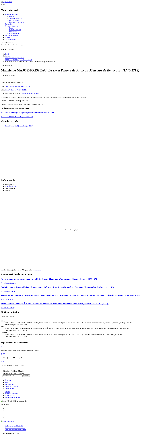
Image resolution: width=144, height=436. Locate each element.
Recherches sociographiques (14, 58)
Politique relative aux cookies (15, 428)
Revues (11, 16)
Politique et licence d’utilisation (15, 430)
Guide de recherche (11, 386)
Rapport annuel (14, 33)
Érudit (11, 28)
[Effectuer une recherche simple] (2, 4)
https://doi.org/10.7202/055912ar (16, 90)
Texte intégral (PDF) (12, 126)
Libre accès (13, 32)
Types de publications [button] (12, 14)
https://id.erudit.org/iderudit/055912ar (17, 86)
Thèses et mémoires (15, 18)
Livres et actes (14, 20)
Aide (6, 382)
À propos (15, 26)
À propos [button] (8, 26)
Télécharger (37, 270)
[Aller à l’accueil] (6, 2)
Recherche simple (7, 43)
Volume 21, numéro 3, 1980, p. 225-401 (18, 60)
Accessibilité (9, 384)
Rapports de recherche (16, 22)
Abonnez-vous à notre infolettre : (13, 373)
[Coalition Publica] (7, 421)
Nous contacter (10, 388)
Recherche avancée (11, 35)
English (7, 37)
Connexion (8, 24)
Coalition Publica (15, 30)
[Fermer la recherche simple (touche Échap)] (4, 4)
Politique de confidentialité (14, 426)
